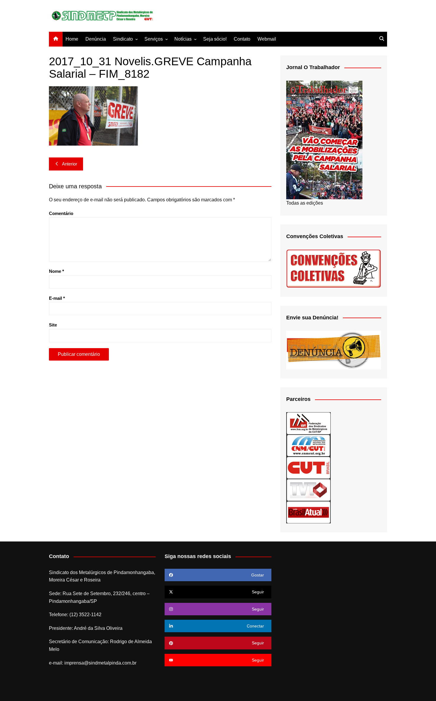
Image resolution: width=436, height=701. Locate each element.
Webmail (266, 39)
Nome (56, 271)
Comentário (61, 213)
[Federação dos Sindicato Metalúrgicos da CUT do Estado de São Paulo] (308, 423)
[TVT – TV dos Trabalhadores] (308, 489)
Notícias (183, 39)
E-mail (57, 298)
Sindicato (123, 39)
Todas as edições (304, 202)
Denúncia (95, 39)
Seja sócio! (215, 39)
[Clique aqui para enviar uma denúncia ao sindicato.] (333, 349)
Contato (242, 39)
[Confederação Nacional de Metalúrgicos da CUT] (308, 445)
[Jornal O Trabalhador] (324, 139)
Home (72, 39)
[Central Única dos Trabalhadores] (308, 467)
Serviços (153, 39)
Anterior (69, 163)
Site (53, 324)
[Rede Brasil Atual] (308, 511)
